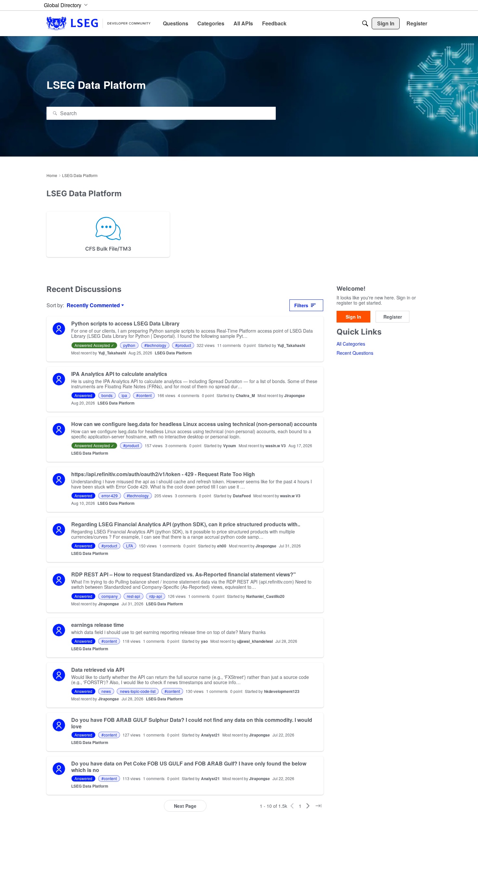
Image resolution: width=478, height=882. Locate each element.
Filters (301, 305)
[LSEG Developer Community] (98, 23)
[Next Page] (308, 806)
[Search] (365, 23)
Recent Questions (355, 353)
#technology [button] (155, 345)
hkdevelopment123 (281, 691)
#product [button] (183, 345)
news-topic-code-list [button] (137, 691)
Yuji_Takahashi (291, 345)
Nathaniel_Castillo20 (265, 596)
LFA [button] (129, 545)
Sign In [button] (353, 316)
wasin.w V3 (275, 445)
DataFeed (242, 496)
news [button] (106, 691)
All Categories (351, 344)
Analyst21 (210, 735)
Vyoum (229, 445)
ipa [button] (124, 395)
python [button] (129, 345)
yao (204, 641)
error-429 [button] (109, 495)
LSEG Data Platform (173, 353)
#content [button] (144, 395)
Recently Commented (93, 305)
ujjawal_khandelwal (255, 641)
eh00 (221, 546)
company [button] (109, 596)
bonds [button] (107, 395)
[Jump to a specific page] (318, 806)
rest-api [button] (133, 596)
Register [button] (392, 316)
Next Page (185, 806)
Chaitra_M (245, 395)
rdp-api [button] (155, 596)
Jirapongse (294, 395)
